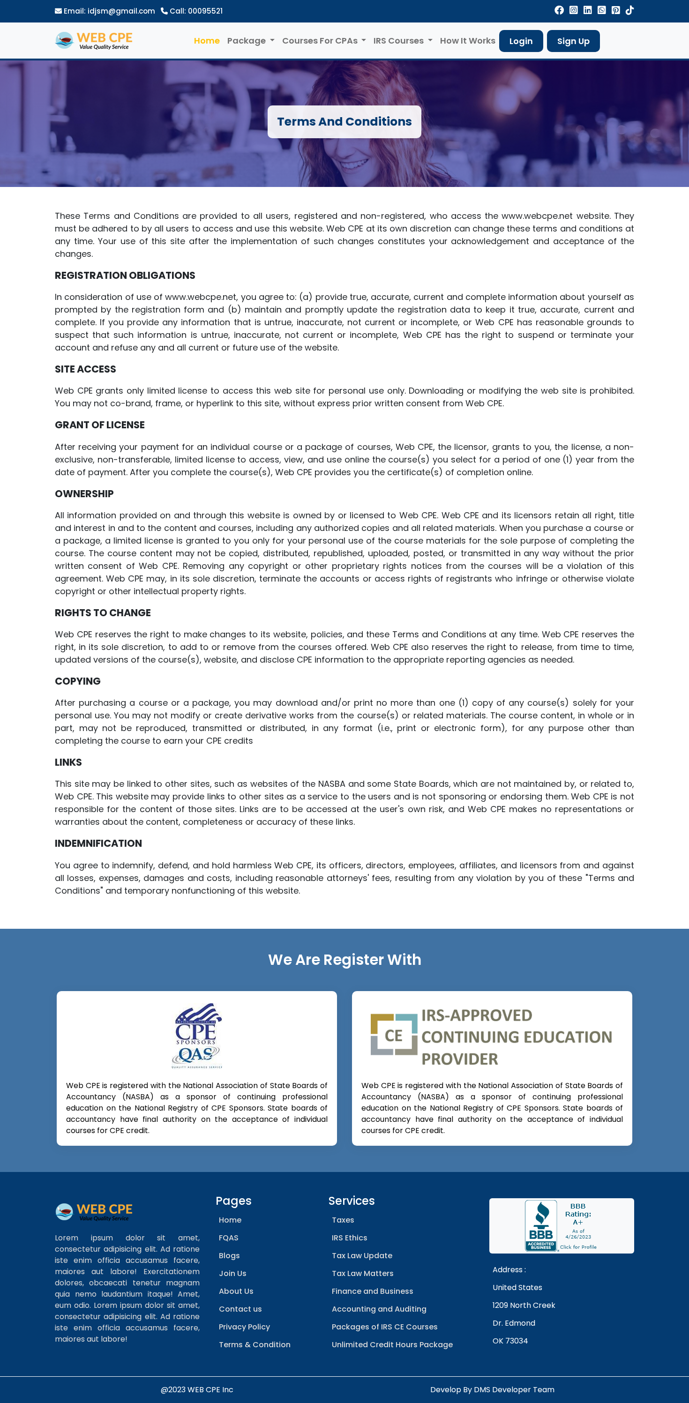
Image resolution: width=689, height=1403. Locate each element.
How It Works (467, 40)
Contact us (240, 1309)
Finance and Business (372, 1291)
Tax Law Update (362, 1255)
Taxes (343, 1220)
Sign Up (573, 41)
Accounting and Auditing (379, 1309)
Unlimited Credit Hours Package (392, 1344)
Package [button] (247, 40)
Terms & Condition (255, 1344)
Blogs (229, 1255)
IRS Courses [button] (400, 40)
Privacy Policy (244, 1326)
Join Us (233, 1273)
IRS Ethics (349, 1237)
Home (207, 40)
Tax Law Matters (363, 1273)
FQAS (229, 1237)
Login (521, 41)
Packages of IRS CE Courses (385, 1326)
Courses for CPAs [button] (320, 40)
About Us (236, 1291)
